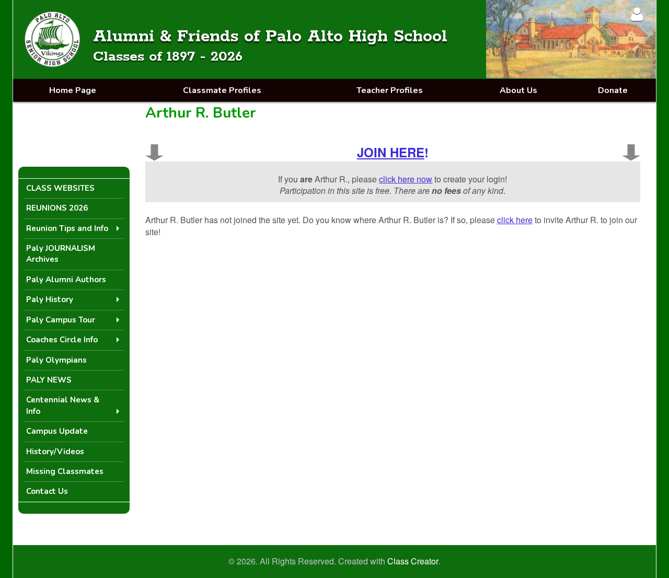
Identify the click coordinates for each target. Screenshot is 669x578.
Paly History (49, 299)
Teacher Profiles (389, 90)
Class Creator (413, 561)
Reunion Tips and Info (67, 228)
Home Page (72, 90)
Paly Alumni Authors (66, 279)
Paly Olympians (56, 360)
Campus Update (57, 431)
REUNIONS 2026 (57, 208)
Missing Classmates (64, 471)
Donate (613, 90)
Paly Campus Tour (60, 320)
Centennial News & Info (62, 405)
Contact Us (47, 491)
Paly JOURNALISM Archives (60, 253)
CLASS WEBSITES (60, 188)
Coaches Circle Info (62, 339)
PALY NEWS (49, 380)
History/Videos (55, 451)
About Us (518, 90)
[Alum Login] (637, 14)
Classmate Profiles (222, 90)
